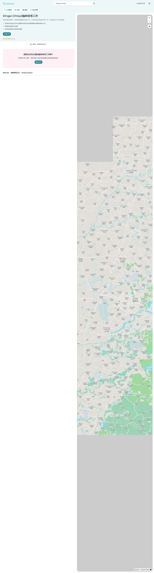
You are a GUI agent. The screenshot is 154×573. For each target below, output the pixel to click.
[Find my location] (149, 26)
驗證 (25, 10)
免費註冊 (7, 34)
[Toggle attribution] (151, 570)
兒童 (18, 10)
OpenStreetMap (145, 569)
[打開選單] (149, 3)
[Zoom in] (149, 18)
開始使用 (38, 62)
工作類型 (9, 10)
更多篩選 (35, 10)
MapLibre (137, 569)
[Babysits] (8, 3)
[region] (115, 293)
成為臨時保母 (141, 3)
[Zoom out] (149, 21)
